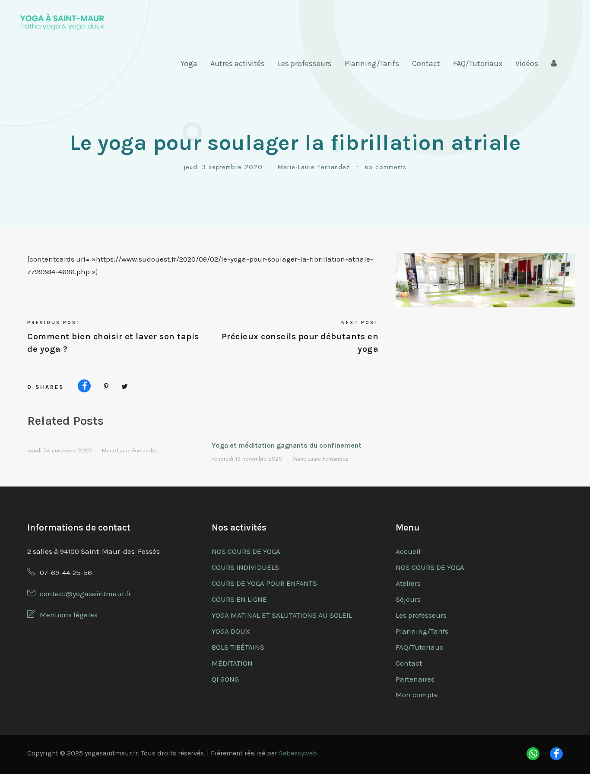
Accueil (408, 551)
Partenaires (415, 679)
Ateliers (408, 583)
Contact (426, 63)
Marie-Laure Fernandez (314, 167)
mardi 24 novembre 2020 (59, 450)
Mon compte (417, 694)
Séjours (408, 599)
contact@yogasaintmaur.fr (85, 593)
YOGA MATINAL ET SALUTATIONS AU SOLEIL (282, 615)
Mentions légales (69, 614)
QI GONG (225, 679)
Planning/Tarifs (372, 63)
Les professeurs (305, 63)
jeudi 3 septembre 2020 (223, 167)
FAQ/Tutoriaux (477, 63)
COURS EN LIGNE (239, 599)
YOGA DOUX (231, 631)
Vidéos (526, 63)
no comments (385, 167)
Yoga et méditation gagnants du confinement (287, 445)
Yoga (189, 63)
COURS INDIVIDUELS (245, 567)
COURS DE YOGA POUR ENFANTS (264, 583)
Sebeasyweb (298, 753)
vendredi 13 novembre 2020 (247, 459)
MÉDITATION (232, 663)
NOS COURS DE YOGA (246, 551)
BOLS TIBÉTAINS (238, 647)
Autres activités (237, 63)
